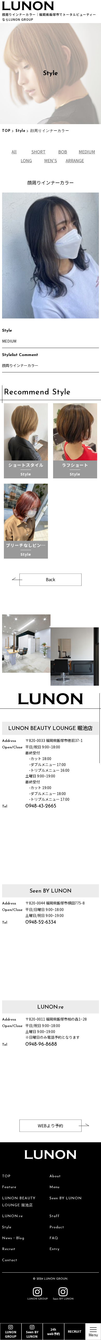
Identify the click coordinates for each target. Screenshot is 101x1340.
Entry (54, 1249)
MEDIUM (87, 151)
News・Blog (13, 1238)
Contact (9, 1260)
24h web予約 (53, 1331)
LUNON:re (12, 1216)
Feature (9, 1187)
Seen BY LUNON (65, 1198)
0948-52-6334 (40, 922)
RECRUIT (75, 1331)
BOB (62, 151)
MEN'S (50, 160)
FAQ (53, 1238)
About (55, 1176)
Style (20, 131)
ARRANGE (75, 160)
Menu (54, 1187)
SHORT (38, 151)
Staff (54, 1216)
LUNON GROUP (37, 1299)
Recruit (9, 1249)
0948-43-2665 (40, 806)
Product (56, 1227)
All (14, 151)
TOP (6, 131)
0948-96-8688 (41, 1044)
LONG (26, 160)
